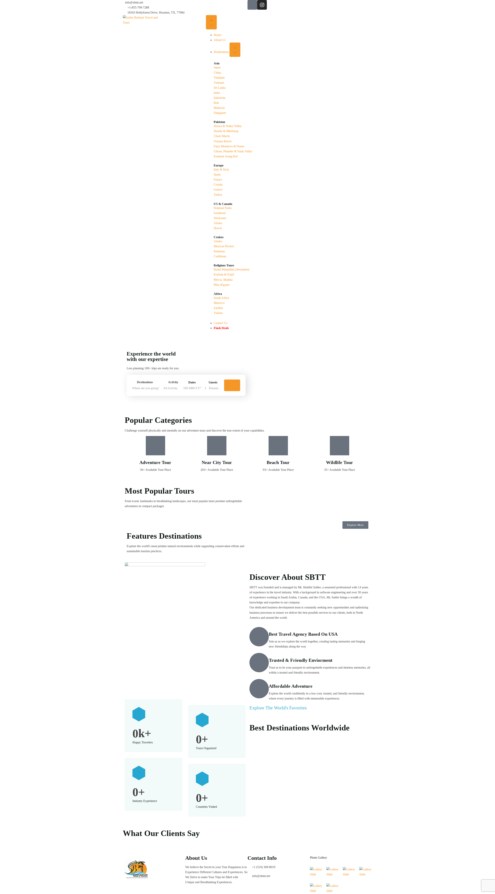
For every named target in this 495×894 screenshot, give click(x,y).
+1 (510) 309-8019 (263, 867)
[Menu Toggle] (211, 22)
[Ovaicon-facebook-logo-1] (252, 5)
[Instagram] (262, 5)
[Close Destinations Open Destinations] (235, 50)
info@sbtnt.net (134, 2)
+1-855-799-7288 (138, 7)
